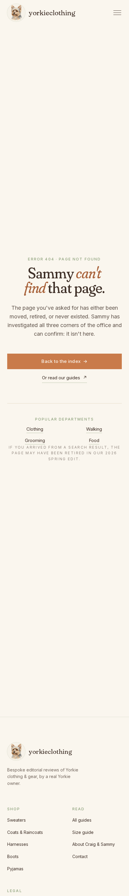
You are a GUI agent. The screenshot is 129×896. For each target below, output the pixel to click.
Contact (80, 856)
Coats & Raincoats (25, 832)
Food (94, 440)
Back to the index (64, 361)
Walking (94, 429)
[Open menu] (117, 13)
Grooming (35, 440)
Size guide (83, 832)
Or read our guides (64, 378)
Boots (13, 856)
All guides (82, 820)
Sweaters (16, 820)
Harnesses (17, 844)
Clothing (34, 429)
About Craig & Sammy (93, 844)
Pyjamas (15, 868)
